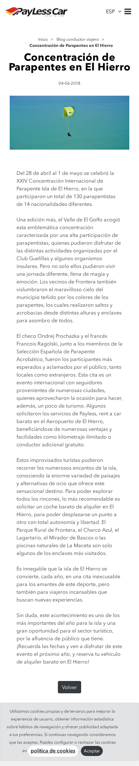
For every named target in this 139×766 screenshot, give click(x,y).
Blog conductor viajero (78, 39)
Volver (69, 687)
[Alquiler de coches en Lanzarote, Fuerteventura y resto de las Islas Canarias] (36, 11)
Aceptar (92, 751)
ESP (110, 11)
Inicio (43, 39)
